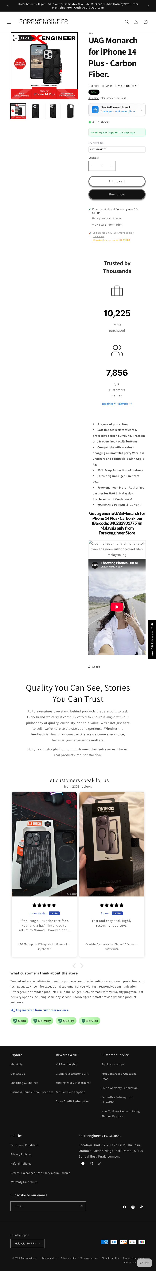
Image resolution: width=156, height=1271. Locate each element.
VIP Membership (66, 1064)
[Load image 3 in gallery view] (53, 111)
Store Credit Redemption (72, 1101)
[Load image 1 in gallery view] (18, 111)
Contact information (134, 1258)
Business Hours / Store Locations (31, 1092)
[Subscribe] (81, 1206)
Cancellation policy (135, 1262)
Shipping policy (110, 1258)
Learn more (98, 236)
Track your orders (113, 1064)
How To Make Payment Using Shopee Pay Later (121, 1113)
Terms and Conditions (24, 1145)
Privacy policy (68, 1258)
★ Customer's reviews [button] (152, 639)
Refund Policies (20, 1163)
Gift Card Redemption (70, 1092)
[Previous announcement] (8, 6)
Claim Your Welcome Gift (72, 1073)
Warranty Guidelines (23, 1182)
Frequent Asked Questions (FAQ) (119, 1076)
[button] (8, 21)
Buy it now (117, 194)
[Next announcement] (148, 6)
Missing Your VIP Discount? (73, 1082)
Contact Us (17, 1073)
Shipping (93, 98)
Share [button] (96, 666)
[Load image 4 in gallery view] (70, 111)
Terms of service (89, 1258)
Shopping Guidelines (24, 1082)
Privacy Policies (21, 1154)
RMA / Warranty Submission (120, 1088)
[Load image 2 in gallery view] (35, 111)
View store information (107, 224)
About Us (16, 1064)
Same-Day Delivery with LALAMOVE (117, 1099)
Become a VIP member (115, 403)
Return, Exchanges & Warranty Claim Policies (40, 1173)
